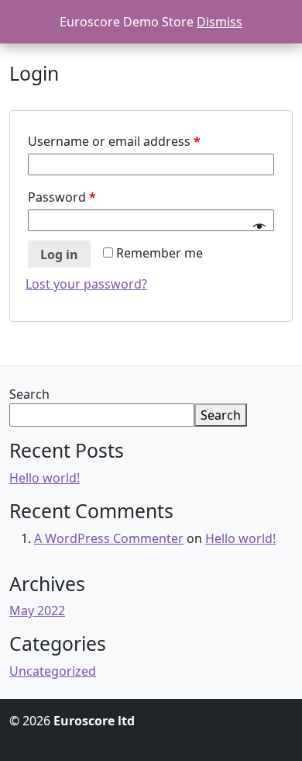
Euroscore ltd (94, 720)
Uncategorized (52, 671)
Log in (59, 254)
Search (29, 394)
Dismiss (219, 21)
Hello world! (44, 477)
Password (62, 197)
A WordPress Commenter (109, 538)
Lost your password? (86, 283)
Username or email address (114, 141)
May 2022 (37, 610)
